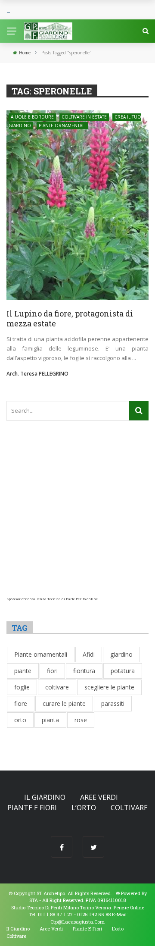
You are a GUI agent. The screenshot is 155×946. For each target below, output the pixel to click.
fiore (20, 703)
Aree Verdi (99, 797)
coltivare (57, 687)
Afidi (89, 654)
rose (80, 720)
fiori (52, 671)
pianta (50, 720)
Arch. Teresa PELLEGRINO (37, 373)
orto (20, 720)
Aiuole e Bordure (32, 117)
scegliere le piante (109, 687)
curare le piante (64, 703)
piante (22, 671)
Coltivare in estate (84, 117)
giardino (121, 654)
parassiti (112, 703)
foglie (22, 687)
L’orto (83, 807)
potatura (123, 671)
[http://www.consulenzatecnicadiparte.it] (115, 893)
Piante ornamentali (62, 125)
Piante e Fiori (32, 807)
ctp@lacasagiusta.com (77, 921)
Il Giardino (44, 797)
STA (33, 900)
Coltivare (129, 807)
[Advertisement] (77, 519)
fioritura (84, 671)
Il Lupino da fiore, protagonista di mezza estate (69, 318)
